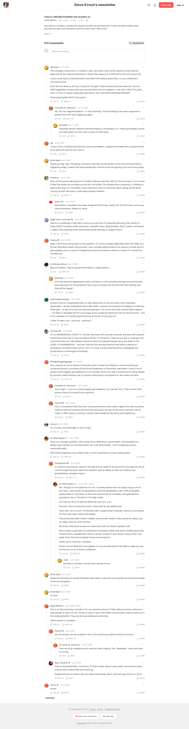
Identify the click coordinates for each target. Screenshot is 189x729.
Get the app (108, 716)
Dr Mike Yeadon (57, 438)
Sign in (180, 5)
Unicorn (54, 424)
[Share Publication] (155, 5)
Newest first (138, 43)
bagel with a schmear (60, 219)
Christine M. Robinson (65, 107)
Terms (100, 709)
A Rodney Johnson (59, 264)
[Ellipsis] (143, 67)
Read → (47, 33)
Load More (50, 698)
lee (51, 142)
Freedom (54, 177)
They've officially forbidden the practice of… (67, 16)
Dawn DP (59, 201)
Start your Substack (87, 716)
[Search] (149, 5)
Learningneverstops (59, 299)
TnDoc (53, 685)
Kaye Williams (57, 605)
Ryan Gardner (61, 662)
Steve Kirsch (50, 20)
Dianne (53, 240)
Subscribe (166, 5)
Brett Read (55, 160)
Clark (66, 559)
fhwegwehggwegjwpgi (61, 361)
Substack (81, 723)
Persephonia (61, 463)
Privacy (92, 709)
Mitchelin (54, 67)
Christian (54, 331)
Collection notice (112, 709)
